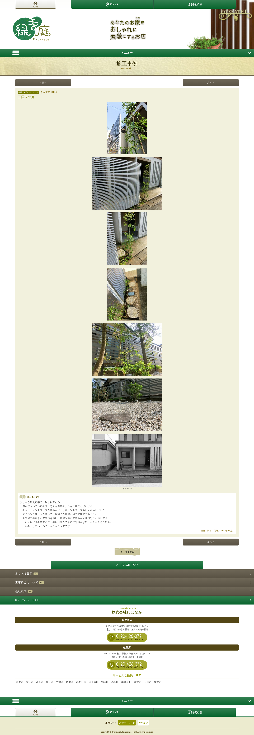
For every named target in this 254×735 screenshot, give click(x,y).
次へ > (210, 82)
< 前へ (43, 82)
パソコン (143, 723)
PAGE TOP (129, 564)
